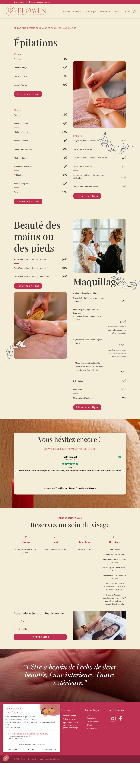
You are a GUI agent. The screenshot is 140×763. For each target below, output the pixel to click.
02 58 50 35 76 (84, 549)
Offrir (116, 11)
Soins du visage (69, 715)
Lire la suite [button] (70, 480)
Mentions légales (53, 759)
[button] (124, 472)
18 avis (92, 488)
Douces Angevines (91, 716)
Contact (126, 11)
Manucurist (92, 728)
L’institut (77, 11)
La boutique (90, 11)
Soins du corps (69, 719)
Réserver (104, 11)
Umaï (89, 725)
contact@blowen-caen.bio (55, 549)
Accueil (66, 11)
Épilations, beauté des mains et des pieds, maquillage (70, 725)
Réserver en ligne (28, 94)
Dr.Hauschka (92, 721)
